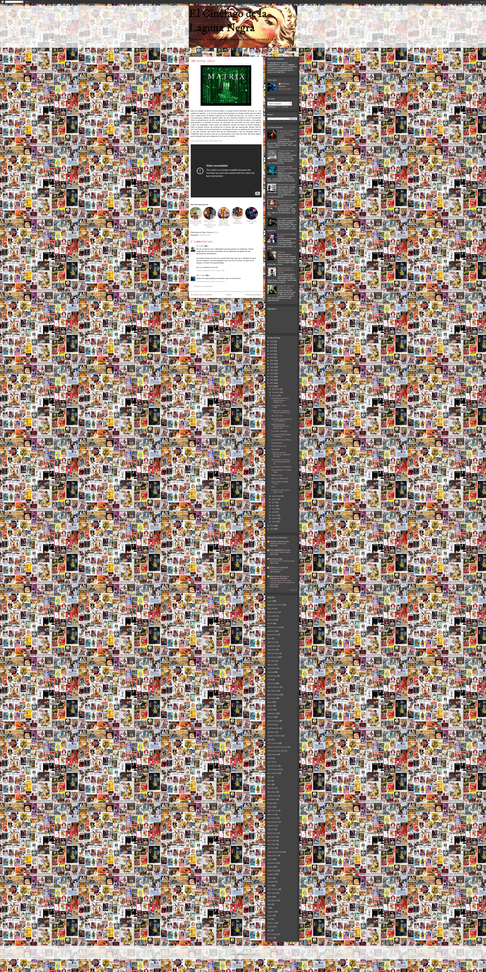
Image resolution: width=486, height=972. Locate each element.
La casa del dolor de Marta (281, 440)
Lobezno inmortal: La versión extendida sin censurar (285, 270)
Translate (284, 107)
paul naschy (271, 818)
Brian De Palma (273, 653)
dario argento (272, 691)
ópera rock (271, 814)
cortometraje (271, 676)
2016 (272, 373)
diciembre (276, 389)
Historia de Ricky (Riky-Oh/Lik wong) (223, 223)
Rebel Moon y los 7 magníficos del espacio (210, 224)
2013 (272, 383)
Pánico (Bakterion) (237, 222)
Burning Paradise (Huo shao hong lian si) (286, 202)
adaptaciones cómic (274, 605)
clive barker (271, 668)
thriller (269, 897)
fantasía (270, 717)
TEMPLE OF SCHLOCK (279, 568)
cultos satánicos (273, 687)
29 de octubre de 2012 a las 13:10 (210, 281)
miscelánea (271, 799)
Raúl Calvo (200, 275)
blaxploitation (272, 646)
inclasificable (272, 754)
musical (270, 807)
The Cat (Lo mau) (251, 222)
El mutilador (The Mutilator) (281, 467)
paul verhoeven (272, 822)
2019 (272, 364)
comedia (270, 672)
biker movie (271, 642)
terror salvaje (272, 893)
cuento (269, 680)
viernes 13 (271, 923)
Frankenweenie (276, 443)
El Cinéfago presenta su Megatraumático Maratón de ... (280, 400)
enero (274, 522)
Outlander (281, 252)
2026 (272, 341)
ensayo (270, 706)
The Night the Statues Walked (280, 552)
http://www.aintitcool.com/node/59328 (206, 141)
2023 (272, 351)
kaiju (269, 781)
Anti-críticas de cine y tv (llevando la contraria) (279, 577)
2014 (272, 380)
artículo (270, 623)
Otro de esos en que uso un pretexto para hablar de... (280, 461)
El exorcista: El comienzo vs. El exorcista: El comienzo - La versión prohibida (287, 134)
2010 (272, 529)
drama (269, 702)
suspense (270, 874)
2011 (272, 526)
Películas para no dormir (287, 185)
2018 (272, 367)
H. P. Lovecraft (272, 743)
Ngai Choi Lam (272, 811)
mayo (274, 509)
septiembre (276, 496)
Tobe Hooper (272, 900)
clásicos (270, 665)
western (270, 927)
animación (271, 620)
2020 (272, 361)
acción (269, 601)
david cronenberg (273, 695)
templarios (271, 882)
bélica (269, 638)
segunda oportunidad (274, 852)
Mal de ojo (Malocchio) (279, 478)
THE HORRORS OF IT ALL (280, 550)
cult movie (271, 683)
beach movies (272, 635)
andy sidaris (271, 616)
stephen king (272, 871)
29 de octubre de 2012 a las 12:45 (210, 270)
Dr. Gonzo (200, 246)
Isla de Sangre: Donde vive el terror (196, 223)
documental (271, 698)
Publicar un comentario (203, 286)
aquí (256, 111)
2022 (272, 354)
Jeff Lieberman (272, 766)
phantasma (271, 826)
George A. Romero (274, 736)
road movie (271, 837)
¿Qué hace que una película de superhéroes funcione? (281, 454)
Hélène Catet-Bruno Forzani (277, 747)
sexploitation (272, 863)
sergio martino (272, 856)
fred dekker (271, 732)
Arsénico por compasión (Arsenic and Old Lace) (280, 412)
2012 (272, 386)
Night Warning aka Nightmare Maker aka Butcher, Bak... (280, 426)
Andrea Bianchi (272, 612)
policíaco (270, 829)
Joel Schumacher (273, 769)
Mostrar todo (293, 590)
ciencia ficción (205, 235)
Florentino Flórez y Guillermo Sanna (282, 561)
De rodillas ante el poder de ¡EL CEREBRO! (281, 420)
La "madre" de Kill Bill (279, 431)
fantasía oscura (273, 721)
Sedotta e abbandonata (278, 543)
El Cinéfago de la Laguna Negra (228, 21)
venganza (270, 912)
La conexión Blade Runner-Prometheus (281, 436)
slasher (270, 867)
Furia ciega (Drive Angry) (287, 218)
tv (268, 908)
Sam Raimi (271, 848)
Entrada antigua (253, 294)
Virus (273, 487)
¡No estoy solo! (203, 60)
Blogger (252, 954)
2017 (272, 370)
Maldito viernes (276, 475)
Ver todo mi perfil (285, 89)
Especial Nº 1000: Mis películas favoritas (286, 287)
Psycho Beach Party (279, 446)
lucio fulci (270, 788)
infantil (269, 758)
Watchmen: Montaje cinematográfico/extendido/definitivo (287, 169)
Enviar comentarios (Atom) (231, 303)
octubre (275, 395)
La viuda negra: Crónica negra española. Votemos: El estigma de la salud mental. (282, 582)
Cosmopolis (275, 449)
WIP (268, 930)
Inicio (228, 294)
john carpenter (272, 773)
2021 (272, 357)
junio (274, 506)
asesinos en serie (273, 627)
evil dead (270, 710)
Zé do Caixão (272, 934)
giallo (269, 740)
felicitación (271, 724)
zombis (270, 938)
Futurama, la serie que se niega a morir (280, 491)
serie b (269, 859)
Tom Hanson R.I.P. (276, 570)
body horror (271, 650)
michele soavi (272, 796)
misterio (270, 803)
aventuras (271, 631)
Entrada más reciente (201, 294)
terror (269, 885)
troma (269, 904)
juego (269, 777)
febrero (275, 518)
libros (269, 784)
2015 (272, 377)
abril (274, 512)
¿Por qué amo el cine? (286, 151)
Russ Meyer (271, 844)
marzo (274, 515)
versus (269, 915)
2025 (272, 345)
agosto (274, 499)
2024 (272, 348)
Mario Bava (271, 792)
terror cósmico (272, 889)
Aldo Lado (271, 608)
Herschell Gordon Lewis (276, 751)
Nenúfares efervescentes (279, 541)
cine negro (271, 661)
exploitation (271, 713)
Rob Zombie (271, 841)
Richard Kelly (272, 833)
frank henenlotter (273, 728)
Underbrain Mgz (276, 559)
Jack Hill (270, 762)
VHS (269, 919)
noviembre (276, 392)
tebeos (269, 878)
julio (273, 502)
